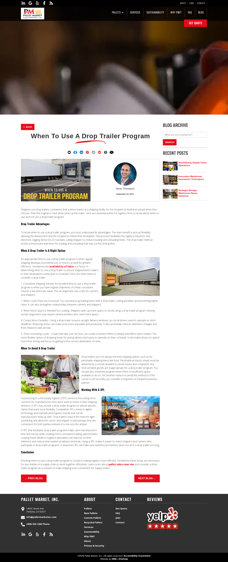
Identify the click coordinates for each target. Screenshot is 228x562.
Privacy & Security (94, 545)
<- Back (27, 127)
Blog (201, 12)
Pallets (116, 12)
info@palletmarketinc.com (41, 517)
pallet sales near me (121, 464)
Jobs (191, 3)
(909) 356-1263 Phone (38, 524)
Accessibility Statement (137, 555)
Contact (201, 3)
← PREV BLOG (34, 478)
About (183, 3)
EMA (114, 558)
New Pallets (90, 513)
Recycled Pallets (93, 522)
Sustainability (155, 12)
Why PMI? (176, 12)
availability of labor (61, 266)
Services (135, 12)
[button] (118, 12)
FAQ (190, 12)
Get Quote (195, 23)
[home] (32, 13)
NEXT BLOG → (147, 478)
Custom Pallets (92, 517)
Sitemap (123, 558)
